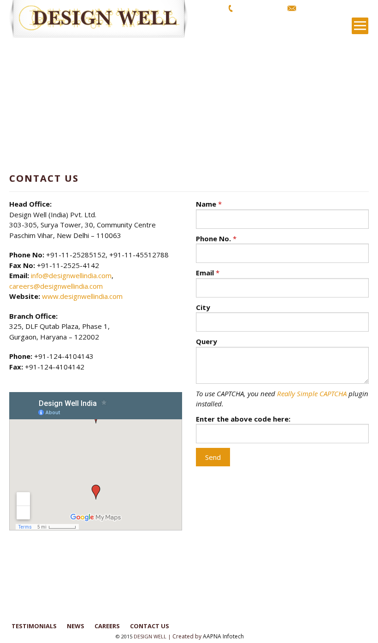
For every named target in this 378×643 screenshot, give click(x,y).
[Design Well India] (103, 19)
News (75, 626)
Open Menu (360, 26)
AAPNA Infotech (223, 636)
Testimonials (34, 626)
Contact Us (149, 626)
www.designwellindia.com (82, 296)
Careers (107, 626)
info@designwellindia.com (335, 8)
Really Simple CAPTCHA (312, 393)
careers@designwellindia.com (56, 286)
